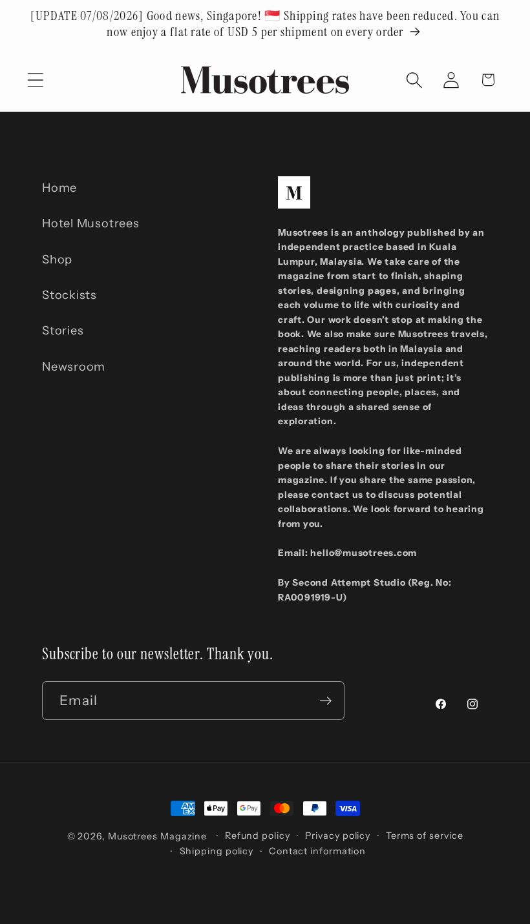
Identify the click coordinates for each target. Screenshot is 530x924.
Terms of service (424, 835)
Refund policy (257, 835)
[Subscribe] (325, 701)
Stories (62, 330)
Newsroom (73, 366)
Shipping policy (217, 851)
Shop (57, 259)
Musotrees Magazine (157, 836)
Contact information (317, 851)
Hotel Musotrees (91, 223)
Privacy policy (337, 835)
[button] (35, 79)
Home (59, 187)
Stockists (69, 294)
